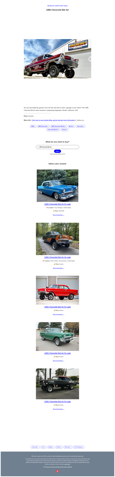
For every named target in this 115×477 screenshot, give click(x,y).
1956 (32, 126)
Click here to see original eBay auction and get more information (53, 120)
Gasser (64, 129)
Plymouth (67, 447)
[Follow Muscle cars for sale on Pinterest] (57, 472)
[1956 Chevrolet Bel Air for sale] (57, 201)
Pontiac (58, 447)
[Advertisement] (57, 25)
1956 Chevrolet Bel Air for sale (57, 204)
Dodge (50, 447)
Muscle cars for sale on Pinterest (64, 466)
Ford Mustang (78, 447)
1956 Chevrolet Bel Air (58, 126)
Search (57, 151)
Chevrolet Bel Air (53, 129)
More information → (58, 215)
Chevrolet (80, 126)
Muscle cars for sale (57, 6)
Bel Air (71, 126)
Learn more (67, 464)
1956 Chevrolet (42, 126)
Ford (43, 447)
